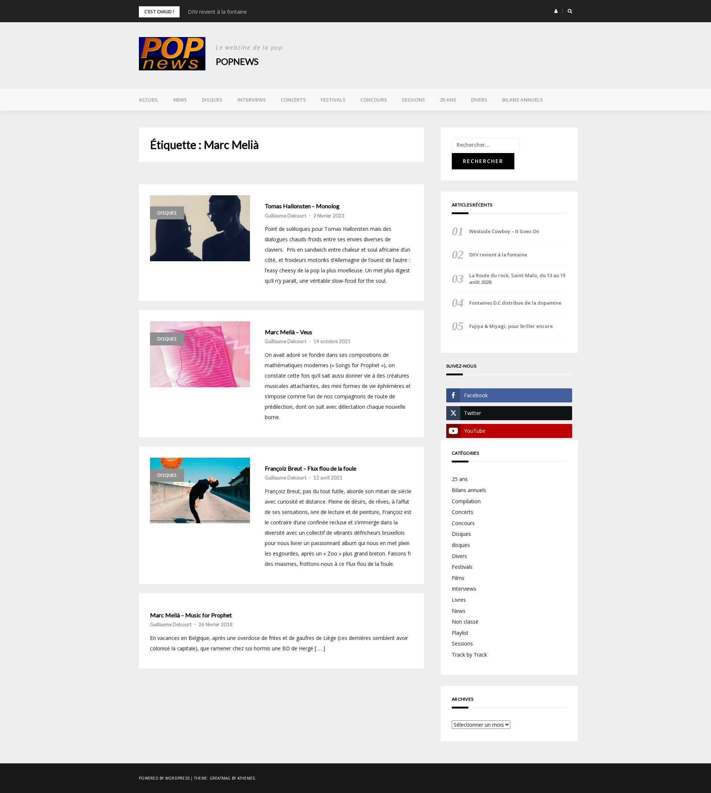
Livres (459, 599)
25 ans (448, 99)
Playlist (460, 632)
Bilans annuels (522, 99)
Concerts (293, 99)
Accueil (148, 99)
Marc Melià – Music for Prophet (191, 615)
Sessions (413, 99)
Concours (373, 99)
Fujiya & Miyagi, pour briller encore (511, 326)
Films (458, 577)
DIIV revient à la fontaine (217, 11)
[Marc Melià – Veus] (200, 354)
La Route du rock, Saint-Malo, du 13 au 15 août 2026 (517, 278)
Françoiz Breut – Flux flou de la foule (310, 468)
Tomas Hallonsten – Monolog (302, 206)
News (180, 99)
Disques (212, 99)
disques (461, 544)
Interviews (251, 99)
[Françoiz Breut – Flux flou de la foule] (200, 491)
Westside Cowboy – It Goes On (504, 231)
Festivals (333, 99)
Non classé (465, 621)
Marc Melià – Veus (288, 332)
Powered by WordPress (164, 778)
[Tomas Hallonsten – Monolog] (200, 228)
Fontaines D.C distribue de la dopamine (515, 302)
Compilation (466, 501)
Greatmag (220, 778)
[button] (556, 11)
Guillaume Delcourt (285, 216)
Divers (479, 99)
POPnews (237, 61)
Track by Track (469, 654)
